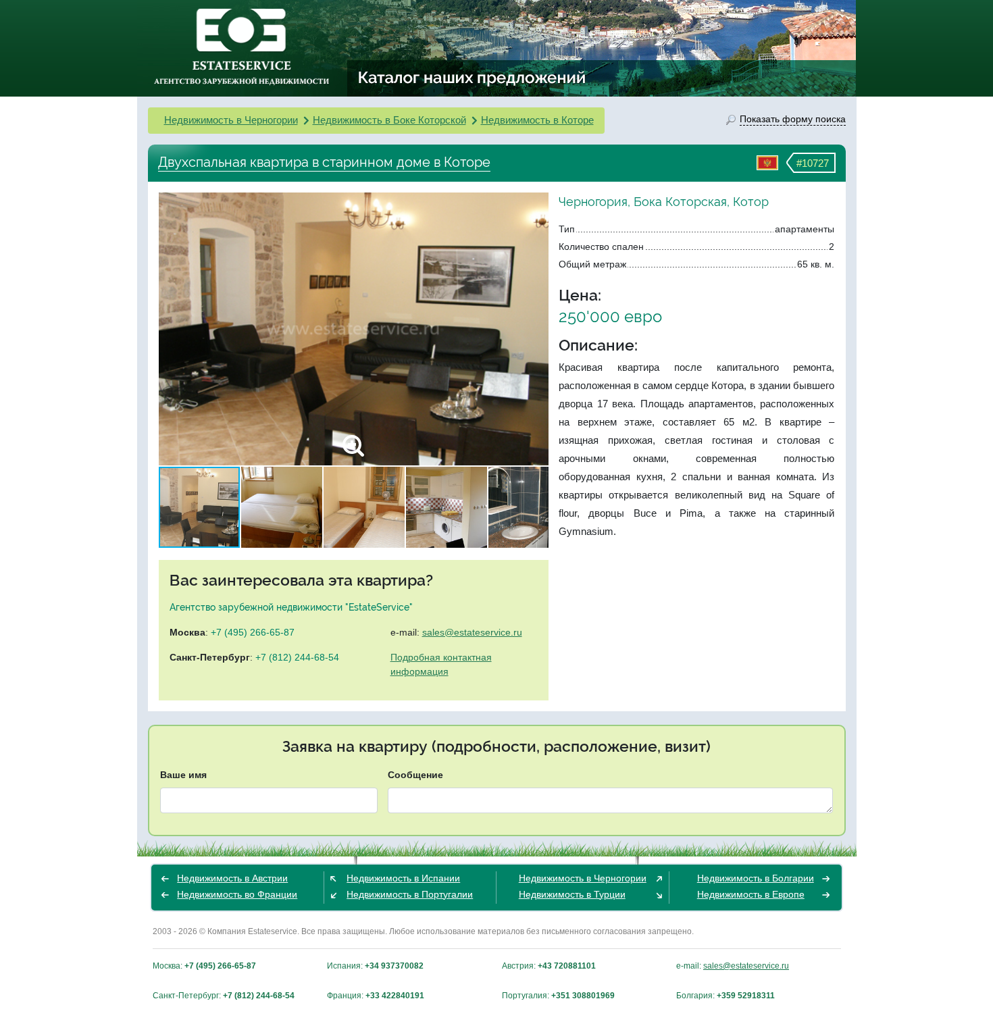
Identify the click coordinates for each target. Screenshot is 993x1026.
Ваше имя (183, 774)
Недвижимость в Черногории (231, 120)
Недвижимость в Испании (403, 878)
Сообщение (415, 774)
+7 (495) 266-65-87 (253, 632)
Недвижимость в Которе (537, 120)
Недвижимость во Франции (237, 894)
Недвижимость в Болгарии (755, 878)
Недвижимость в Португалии (410, 894)
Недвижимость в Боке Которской (389, 120)
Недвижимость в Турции (572, 894)
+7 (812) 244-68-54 (297, 657)
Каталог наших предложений (472, 77)
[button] (536, 329)
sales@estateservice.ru (472, 632)
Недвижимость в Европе (751, 894)
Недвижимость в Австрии (232, 878)
